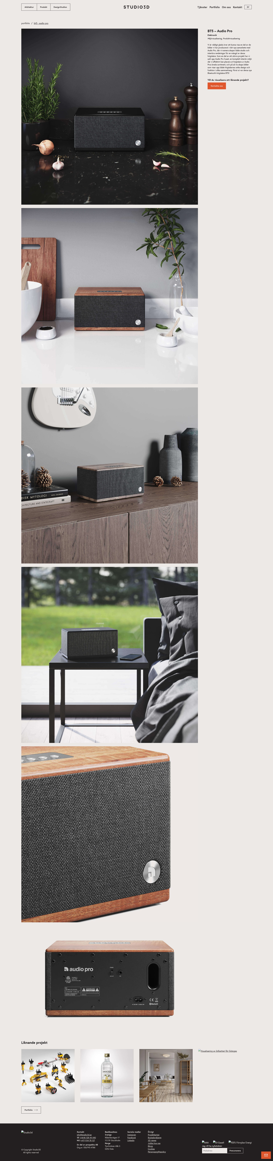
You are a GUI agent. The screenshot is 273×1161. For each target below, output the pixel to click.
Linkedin (130, 1140)
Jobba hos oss (154, 1143)
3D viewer (152, 1140)
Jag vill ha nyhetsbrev (212, 1146)
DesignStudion (60, 7)
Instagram (131, 1134)
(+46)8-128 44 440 (88, 1137)
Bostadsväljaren (154, 1137)
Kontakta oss (217, 86)
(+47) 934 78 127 (87, 1140)
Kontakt (237, 7)
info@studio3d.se (84, 1134)
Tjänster (202, 7)
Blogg (150, 1146)
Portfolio (215, 7)
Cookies (151, 1149)
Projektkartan (153, 1134)
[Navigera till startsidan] (136, 7)
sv (248, 7)
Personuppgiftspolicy (157, 1151)
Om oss (226, 7)
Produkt (43, 7)
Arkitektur (29, 7)
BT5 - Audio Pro (41, 23)
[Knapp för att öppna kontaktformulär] (266, 1155)
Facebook (131, 1137)
